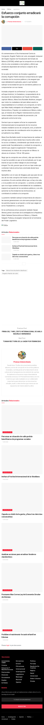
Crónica (4, 665)
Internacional (20, 669)
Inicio (3, 717)
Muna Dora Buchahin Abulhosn (16, 270)
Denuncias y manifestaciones (7, 668)
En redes (5, 683)
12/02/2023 (5, 640)
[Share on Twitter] (17, 48)
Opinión (18, 682)
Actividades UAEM (6, 661)
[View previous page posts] (20, 263)
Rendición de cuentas (34, 667)
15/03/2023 (16, 241)
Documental (6, 677)
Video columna (35, 678)
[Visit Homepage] (22, 3)
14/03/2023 (16, 250)
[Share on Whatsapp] (37, 48)
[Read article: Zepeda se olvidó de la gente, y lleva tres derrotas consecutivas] (6, 257)
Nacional (19, 679)
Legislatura (16, 9)
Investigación (20, 671)
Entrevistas (20, 661)
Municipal (19, 677)
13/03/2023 (16, 259)
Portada (33, 663)
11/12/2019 (27, 21)
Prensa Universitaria (14, 21)
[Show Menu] (2, 3)
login (7, 645)
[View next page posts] (23, 263)
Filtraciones (20, 666)
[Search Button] (41, 3)
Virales (32, 681)
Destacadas (6, 672)
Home (3, 9)
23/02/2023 (5, 559)
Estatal (18, 663)
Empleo (4, 680)
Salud (32, 673)
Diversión (5, 675)
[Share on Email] (27, 48)
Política (9, 9)
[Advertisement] (22, 300)
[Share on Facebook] (6, 48)
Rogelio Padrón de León (10, 273)
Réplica (32, 670)
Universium (34, 676)
